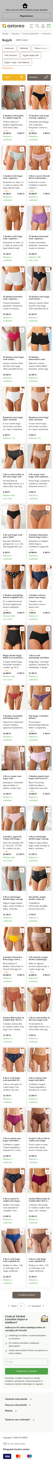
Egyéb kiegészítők (31, 55)
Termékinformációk (22, 141)
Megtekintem (26, 16)
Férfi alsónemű (10, 55)
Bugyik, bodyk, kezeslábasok (17, 62)
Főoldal (5, 34)
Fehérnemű (46, 34)
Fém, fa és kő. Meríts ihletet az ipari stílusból (26, 10)
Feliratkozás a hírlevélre (26, 1371)
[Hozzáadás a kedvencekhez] (22, 89)
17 (29, 1306)
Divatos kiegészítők (30, 34)
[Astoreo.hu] (13, 26)
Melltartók (24, 48)
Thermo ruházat (41, 48)
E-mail (10, 1362)
